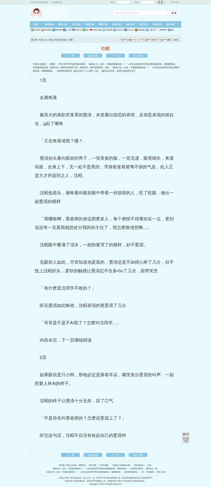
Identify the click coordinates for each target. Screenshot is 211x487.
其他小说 (157, 24)
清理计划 (54, 67)
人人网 (68, 30)
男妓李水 (84, 67)
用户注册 (175, 2)
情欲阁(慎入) (139, 465)
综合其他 (49, 24)
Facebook (130, 30)
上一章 (70, 55)
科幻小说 (116, 24)
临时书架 (170, 24)
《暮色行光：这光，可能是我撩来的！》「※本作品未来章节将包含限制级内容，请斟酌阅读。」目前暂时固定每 (97, 468)
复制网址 (163, 30)
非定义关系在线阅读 (58, 39)
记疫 (107, 67)
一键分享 (152, 30)
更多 (172, 30)
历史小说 (143, 24)
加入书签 (138, 55)
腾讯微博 (58, 30)
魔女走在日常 (108, 70)
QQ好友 (78, 30)
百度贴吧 (108, 30)
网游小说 (103, 24)
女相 (149, 465)
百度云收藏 (96, 30)
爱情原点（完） (152, 468)
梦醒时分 (82, 465)
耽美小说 (89, 24)
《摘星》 (52, 63)
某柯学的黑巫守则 (69, 67)
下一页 (115, 55)
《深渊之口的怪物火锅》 (121, 465)
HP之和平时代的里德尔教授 (72, 63)
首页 (36, 24)
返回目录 (93, 55)
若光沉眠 (92, 465)
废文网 (49, 13)
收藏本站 (58, 2)
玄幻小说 (76, 24)
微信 (87, 30)
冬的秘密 (150, 471)
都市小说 (63, 24)
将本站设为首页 (40, 2)
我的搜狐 (141, 30)
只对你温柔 (103, 465)
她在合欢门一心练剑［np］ (87, 70)
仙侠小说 (130, 24)
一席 (142, 471)
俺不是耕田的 (96, 67)
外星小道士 (161, 471)
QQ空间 (37, 30)
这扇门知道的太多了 (126, 70)
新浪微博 (47, 30)
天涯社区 (119, 30)
